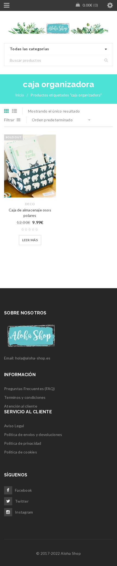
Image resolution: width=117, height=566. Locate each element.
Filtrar (9, 119)
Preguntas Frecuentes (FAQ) (29, 388)
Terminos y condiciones (25, 397)
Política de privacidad (22, 443)
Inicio (19, 95)
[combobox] (58, 49)
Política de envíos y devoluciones (33, 434)
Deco (30, 204)
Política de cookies (20, 452)
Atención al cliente (20, 406)
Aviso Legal (14, 425)
